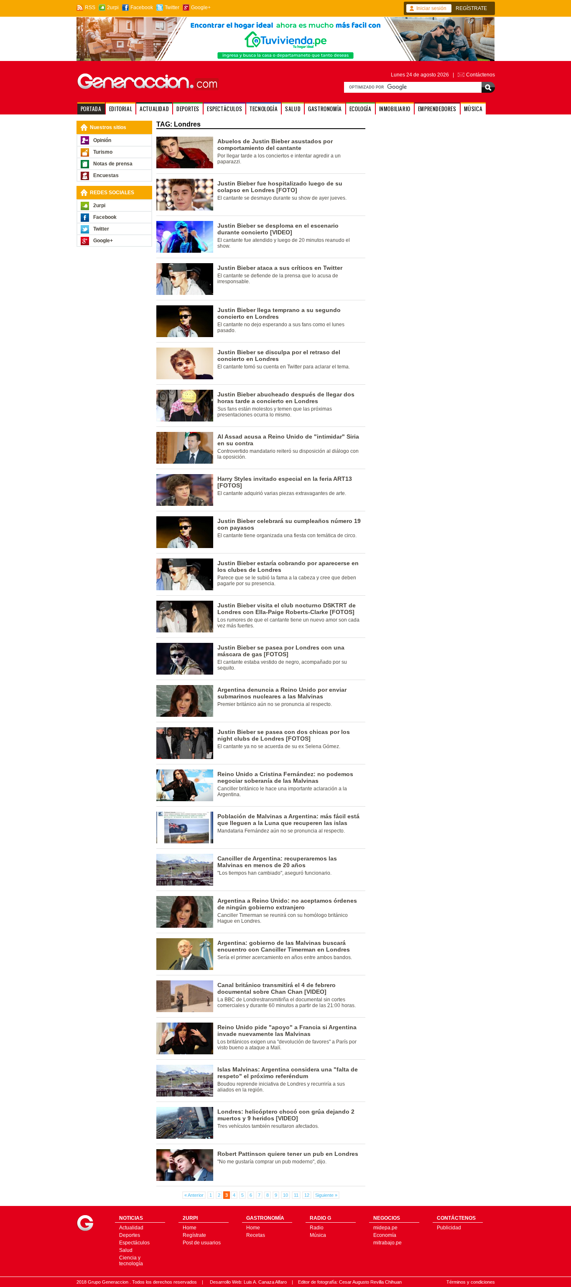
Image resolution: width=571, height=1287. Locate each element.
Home (189, 1228)
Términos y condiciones (470, 1281)
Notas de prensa (113, 164)
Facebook (141, 7)
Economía (384, 1235)
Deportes (129, 1235)
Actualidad (131, 1228)
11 (296, 1195)
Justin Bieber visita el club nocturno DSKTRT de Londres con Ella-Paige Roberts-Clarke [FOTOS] (286, 608)
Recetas (255, 1235)
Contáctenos (480, 75)
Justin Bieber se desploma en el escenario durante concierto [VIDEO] (278, 229)
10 (285, 1195)
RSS (90, 7)
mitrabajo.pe (387, 1243)
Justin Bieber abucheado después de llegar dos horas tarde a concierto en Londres (285, 397)
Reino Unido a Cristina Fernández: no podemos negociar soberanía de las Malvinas (285, 777)
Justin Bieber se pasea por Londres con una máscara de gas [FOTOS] (280, 650)
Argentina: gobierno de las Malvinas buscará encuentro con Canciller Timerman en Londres (283, 946)
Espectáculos (134, 1243)
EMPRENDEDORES (437, 108)
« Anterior (194, 1195)
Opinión (102, 140)
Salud (126, 1250)
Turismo (102, 152)
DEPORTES (187, 108)
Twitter (172, 7)
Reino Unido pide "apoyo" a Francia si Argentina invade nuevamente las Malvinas (287, 1030)
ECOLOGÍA (360, 108)
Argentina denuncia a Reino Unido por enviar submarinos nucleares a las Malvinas (282, 693)
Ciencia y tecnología (131, 1261)
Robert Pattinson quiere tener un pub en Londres (287, 1153)
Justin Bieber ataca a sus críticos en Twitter (279, 267)
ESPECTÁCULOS (224, 108)
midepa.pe (385, 1228)
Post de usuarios (202, 1243)
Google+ (201, 7)
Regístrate (194, 1235)
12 (306, 1195)
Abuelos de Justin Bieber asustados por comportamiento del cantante (275, 144)
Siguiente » (326, 1195)
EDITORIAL (120, 108)
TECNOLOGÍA (264, 108)
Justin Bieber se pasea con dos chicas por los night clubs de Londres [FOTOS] (283, 735)
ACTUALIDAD (154, 108)
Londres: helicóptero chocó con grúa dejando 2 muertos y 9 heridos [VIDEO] (285, 1115)
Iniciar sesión (431, 8)
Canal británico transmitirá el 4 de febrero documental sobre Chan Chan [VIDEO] (276, 988)
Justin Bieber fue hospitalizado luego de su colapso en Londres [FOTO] (279, 186)
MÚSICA (473, 108)
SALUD (293, 108)
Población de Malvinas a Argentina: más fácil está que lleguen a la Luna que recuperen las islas (288, 819)
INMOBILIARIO (394, 108)
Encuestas (106, 175)
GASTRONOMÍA (325, 108)
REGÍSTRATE (471, 8)
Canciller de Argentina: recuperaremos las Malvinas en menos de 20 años (277, 861)
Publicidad (449, 1228)
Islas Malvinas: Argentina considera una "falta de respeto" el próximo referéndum (287, 1072)
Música (318, 1235)
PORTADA (91, 108)
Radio (317, 1228)
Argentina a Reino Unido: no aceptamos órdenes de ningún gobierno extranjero (287, 904)
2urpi (113, 7)
